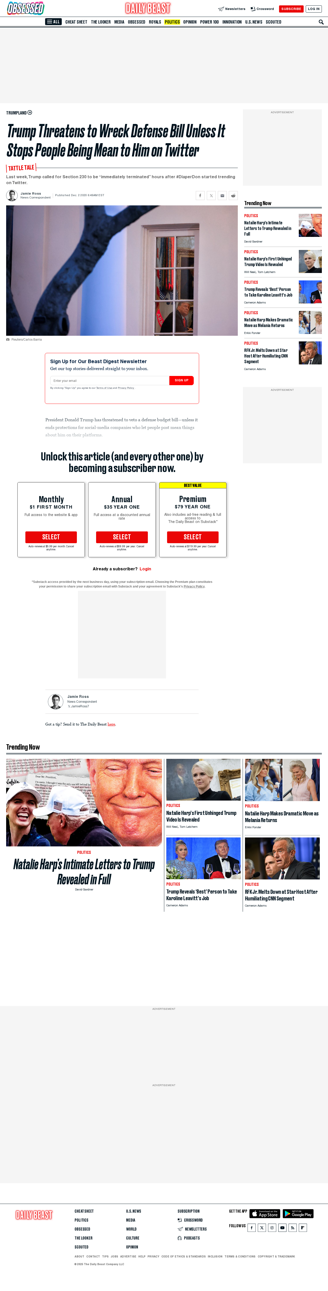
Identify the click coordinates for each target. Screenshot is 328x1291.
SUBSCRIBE (291, 9)
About (79, 1256)
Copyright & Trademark (276, 1256)
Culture (132, 1238)
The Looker (101, 22)
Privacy (153, 1256)
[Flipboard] (303, 1229)
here (111, 724)
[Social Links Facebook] (252, 1229)
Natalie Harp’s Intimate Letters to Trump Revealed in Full (84, 871)
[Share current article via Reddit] (233, 195)
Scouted (273, 22)
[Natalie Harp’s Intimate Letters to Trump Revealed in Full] (310, 235)
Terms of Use (104, 388)
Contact (93, 1256)
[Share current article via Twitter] (211, 195)
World (131, 1229)
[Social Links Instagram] (272, 1229)
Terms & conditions (239, 1256)
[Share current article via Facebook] (200, 195)
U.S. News (253, 22)
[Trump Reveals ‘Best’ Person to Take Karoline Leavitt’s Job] (310, 302)
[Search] (321, 22)
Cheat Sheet (76, 22)
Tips (105, 1256)
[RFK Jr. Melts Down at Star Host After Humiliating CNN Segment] (310, 363)
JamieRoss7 (80, 706)
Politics (172, 22)
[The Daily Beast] (148, 9)
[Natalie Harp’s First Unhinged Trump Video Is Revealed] (310, 271)
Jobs (114, 1256)
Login (145, 568)
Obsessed (136, 22)
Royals (155, 22)
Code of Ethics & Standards (183, 1256)
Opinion (190, 22)
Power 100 (209, 22)
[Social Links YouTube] (282, 1229)
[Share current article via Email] (222, 195)
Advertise (128, 1256)
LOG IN (314, 9)
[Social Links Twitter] (262, 1229)
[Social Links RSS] (293, 1229)
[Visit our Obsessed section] (42, 9)
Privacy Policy (126, 388)
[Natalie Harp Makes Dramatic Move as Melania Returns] (310, 332)
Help (142, 1256)
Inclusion (215, 1256)
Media (119, 22)
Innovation (232, 22)
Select (51, 537)
